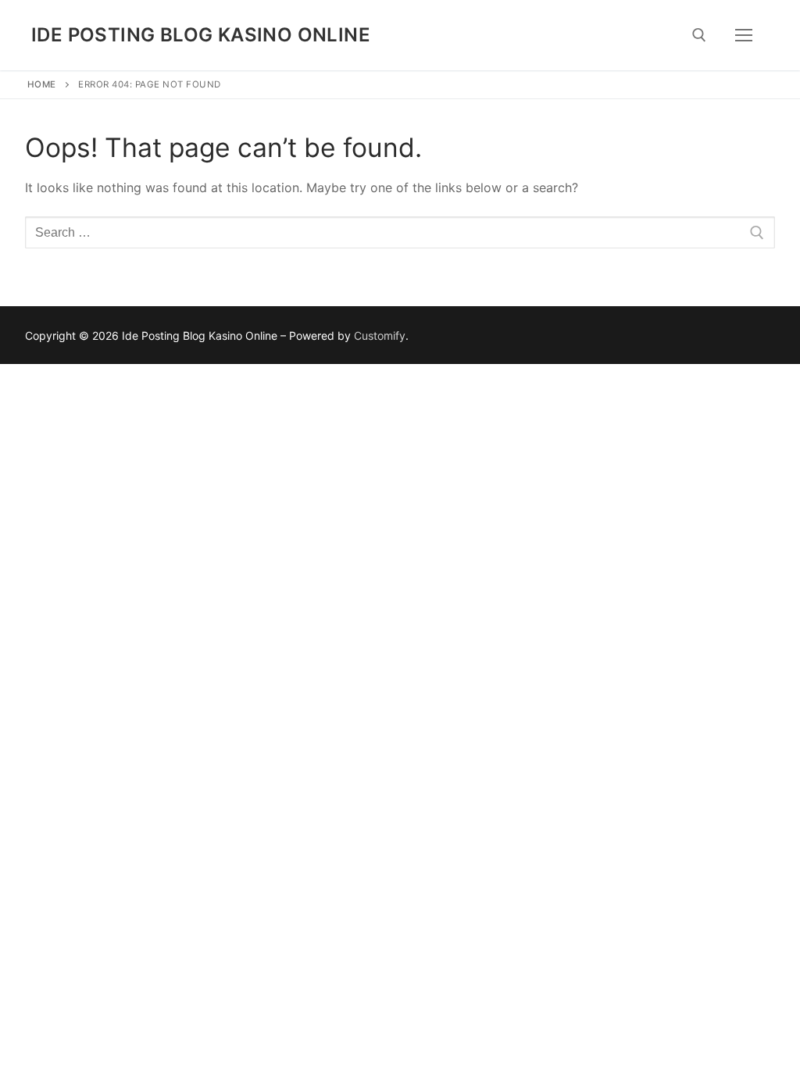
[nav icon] (744, 35)
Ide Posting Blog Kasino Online (200, 34)
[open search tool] (699, 35)
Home (41, 84)
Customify (379, 335)
